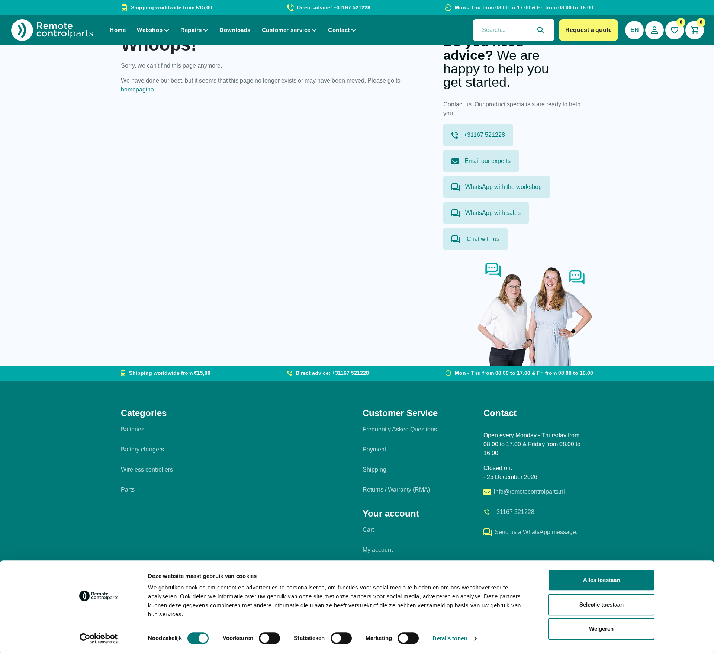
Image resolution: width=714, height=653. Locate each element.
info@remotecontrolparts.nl (529, 492)
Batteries (132, 429)
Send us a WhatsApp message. (536, 532)
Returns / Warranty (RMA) (396, 489)
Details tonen (449, 638)
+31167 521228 (484, 135)
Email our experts (487, 161)
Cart (368, 530)
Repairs (191, 30)
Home (118, 30)
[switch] (269, 638)
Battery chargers (142, 449)
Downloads (235, 30)
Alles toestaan (601, 580)
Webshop (150, 30)
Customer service (286, 30)
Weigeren (601, 628)
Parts (128, 489)
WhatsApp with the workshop (503, 187)
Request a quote (588, 30)
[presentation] (513, 30)
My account (378, 550)
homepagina (137, 89)
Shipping (374, 469)
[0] (675, 30)
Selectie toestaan (601, 604)
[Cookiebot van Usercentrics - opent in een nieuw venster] (98, 638)
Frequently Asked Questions (400, 429)
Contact (339, 30)
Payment (374, 449)
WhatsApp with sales (493, 213)
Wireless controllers (147, 469)
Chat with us (482, 239)
